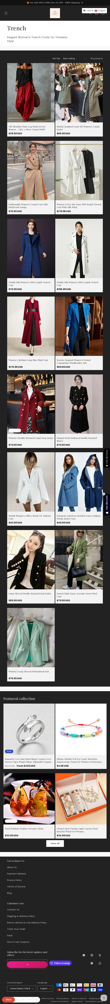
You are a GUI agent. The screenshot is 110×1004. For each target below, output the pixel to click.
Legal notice (77, 1001)
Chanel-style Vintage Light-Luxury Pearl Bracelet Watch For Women (77, 830)
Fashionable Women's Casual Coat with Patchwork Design (28, 206)
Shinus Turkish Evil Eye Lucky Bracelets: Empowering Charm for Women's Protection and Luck (79, 760)
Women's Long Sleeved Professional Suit (29, 671)
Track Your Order (16, 929)
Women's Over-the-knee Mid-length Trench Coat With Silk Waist (79, 206)
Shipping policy (96, 998)
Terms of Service (16, 886)
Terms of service (79, 998)
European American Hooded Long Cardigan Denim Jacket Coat (79, 517)
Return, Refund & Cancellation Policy (27, 922)
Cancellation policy (94, 1001)
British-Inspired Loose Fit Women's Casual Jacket (78, 128)
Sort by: (56, 58)
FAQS (10, 935)
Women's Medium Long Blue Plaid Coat (28, 360)
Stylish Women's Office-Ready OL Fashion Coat (30, 517)
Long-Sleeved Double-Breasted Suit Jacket (30, 593)
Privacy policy (63, 998)
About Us (12, 867)
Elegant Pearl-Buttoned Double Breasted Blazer (77, 439)
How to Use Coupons (18, 942)
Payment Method (16, 873)
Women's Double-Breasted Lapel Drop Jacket (31, 438)
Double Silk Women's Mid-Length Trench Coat (29, 284)
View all (55, 843)
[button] (6, 13)
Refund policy (48, 998)
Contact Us (13, 909)
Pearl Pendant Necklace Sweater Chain (24, 828)
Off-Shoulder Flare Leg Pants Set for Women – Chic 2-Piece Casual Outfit (27, 128)
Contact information (60, 1001)
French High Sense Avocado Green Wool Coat (77, 595)
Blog (9, 893)
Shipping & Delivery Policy (21, 916)
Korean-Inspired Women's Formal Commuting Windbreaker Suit (74, 361)
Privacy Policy (14, 880)
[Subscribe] (27, 964)
